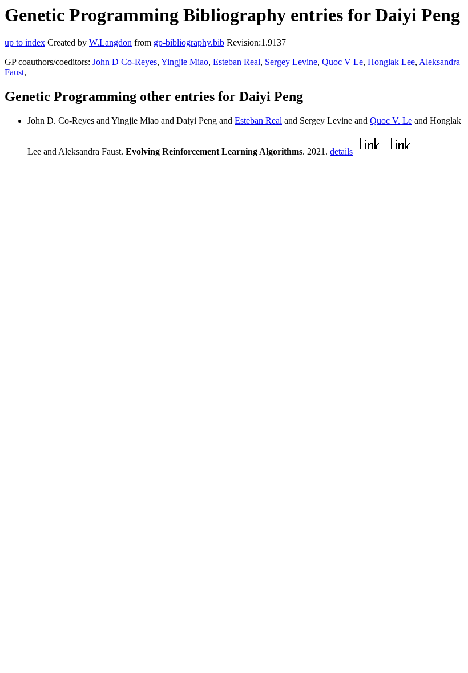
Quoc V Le (342, 62)
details (341, 151)
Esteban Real (236, 62)
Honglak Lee (391, 62)
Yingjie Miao (184, 62)
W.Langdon (110, 42)
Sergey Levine (291, 62)
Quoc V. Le (391, 120)
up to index (25, 42)
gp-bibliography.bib (189, 42)
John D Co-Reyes (124, 62)
